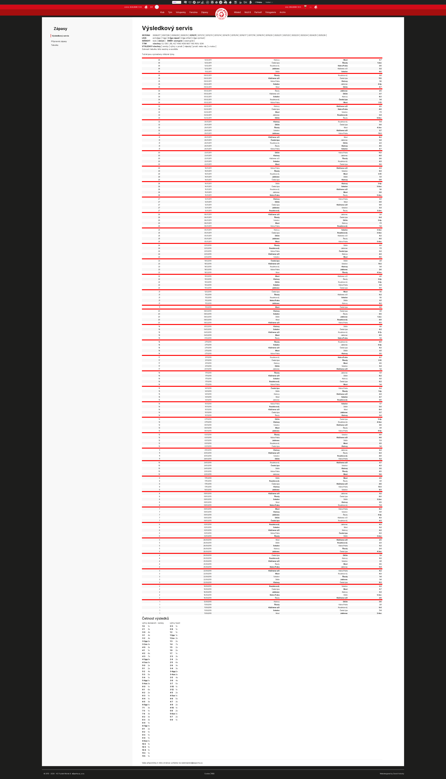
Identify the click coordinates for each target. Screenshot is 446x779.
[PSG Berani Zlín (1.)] (185, 2)
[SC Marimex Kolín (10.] (225, 2)
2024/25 (313, 35)
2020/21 (277, 35)
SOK (202, 43)
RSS (212, 774)
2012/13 (209, 35)
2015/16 (234, 35)
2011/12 (201, 35)
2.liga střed (186, 38)
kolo (155, 41)
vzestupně (188, 41)
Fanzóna (193, 12)
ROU (197, 43)
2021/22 (286, 35)
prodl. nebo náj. (200, 46)
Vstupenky (181, 12)
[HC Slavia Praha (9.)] (221, 2)
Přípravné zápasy (59, 41)
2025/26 (322, 35)
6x (149, 653)
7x (149, 656)
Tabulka (54, 45)
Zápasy (204, 12)
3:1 (151, 7)
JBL (171, 43)
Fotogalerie (271, 12)
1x (149, 626)
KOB (184, 43)
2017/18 (251, 35)
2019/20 (269, 35)
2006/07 (156, 35)
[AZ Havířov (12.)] (235, 2)
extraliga (156, 38)
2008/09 (175, 35)
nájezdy (187, 46)
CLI (162, 43)
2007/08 (166, 35)
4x (149, 632)
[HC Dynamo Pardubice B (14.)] (245, 2)
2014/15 (226, 35)
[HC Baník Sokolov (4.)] (198, 2)
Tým (170, 12)
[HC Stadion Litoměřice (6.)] (207, 2)
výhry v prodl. (176, 46)
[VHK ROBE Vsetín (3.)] (194, 2)
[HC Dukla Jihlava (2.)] (190, 2)
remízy (165, 46)
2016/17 (243, 35)
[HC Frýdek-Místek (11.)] (230, 2)
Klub (162, 12)
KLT (175, 43)
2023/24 (304, 35)
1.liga (164, 38)
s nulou (211, 46)
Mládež (237, 12)
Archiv (283, 12)
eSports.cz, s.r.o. (78, 774)
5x (149, 674)
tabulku (153, 49)
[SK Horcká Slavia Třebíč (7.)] (212, 2)
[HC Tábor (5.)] (202, 2)
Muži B (248, 12)
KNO (179, 43)
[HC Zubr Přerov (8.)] (216, 2)
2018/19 (260, 35)
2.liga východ (198, 38)
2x (149, 641)
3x (149, 629)
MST (188, 43)
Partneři (258, 12)
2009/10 (184, 35)
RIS (192, 43)
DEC (167, 43)
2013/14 (217, 35)
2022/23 (295, 35)
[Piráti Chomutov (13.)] (240, 2)
